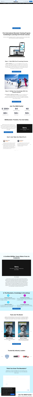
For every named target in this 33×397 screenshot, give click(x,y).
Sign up (31, 1)
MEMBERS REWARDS (10, 3)
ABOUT (20, 3)
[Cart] (25, 1)
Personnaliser (4, 394)
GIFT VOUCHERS (16, 3)
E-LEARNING (4, 3)
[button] (2, 144)
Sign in (28, 1)
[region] (8, 391)
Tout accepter (12, 394)
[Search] (24, 1)
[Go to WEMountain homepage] (16, 1)
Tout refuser (8, 394)
